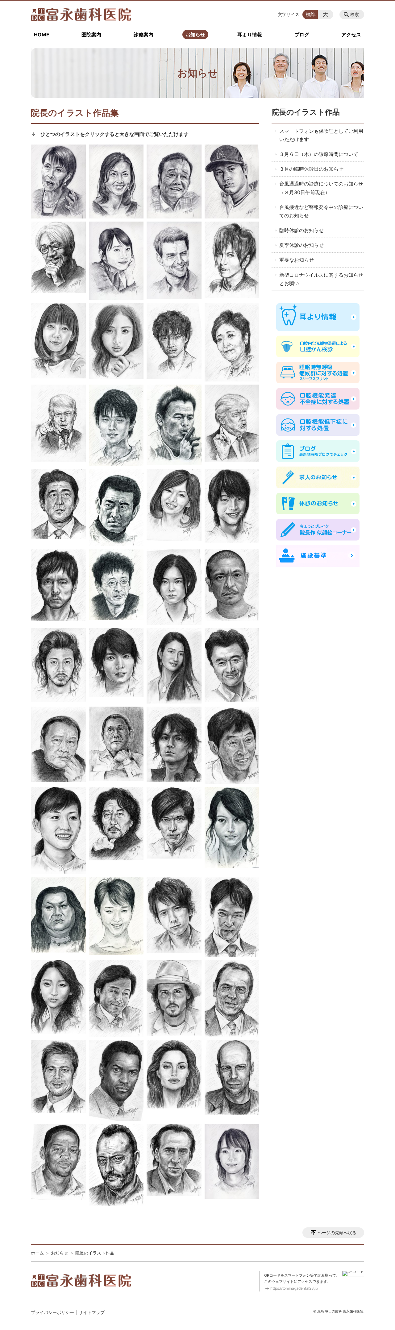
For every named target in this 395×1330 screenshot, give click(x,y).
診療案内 (143, 34)
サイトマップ (92, 1312)
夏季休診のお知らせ (301, 245)
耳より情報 (249, 34)
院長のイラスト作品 (306, 112)
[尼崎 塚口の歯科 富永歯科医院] (81, 14)
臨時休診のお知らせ (301, 230)
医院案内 (91, 34)
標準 (311, 14)
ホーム (37, 1252)
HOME (41, 34)
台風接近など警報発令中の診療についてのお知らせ (321, 211)
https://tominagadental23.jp (294, 1288)
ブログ (301, 34)
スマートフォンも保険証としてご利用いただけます (321, 135)
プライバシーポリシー (52, 1312)
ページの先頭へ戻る (337, 1232)
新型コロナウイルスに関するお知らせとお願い (321, 279)
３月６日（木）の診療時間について (318, 154)
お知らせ (195, 34)
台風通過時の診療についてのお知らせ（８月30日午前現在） (321, 188)
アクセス (351, 34)
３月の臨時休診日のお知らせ (311, 169)
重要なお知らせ (296, 260)
